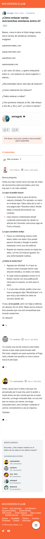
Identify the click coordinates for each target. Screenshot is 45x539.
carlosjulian (18, 381)
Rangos (26, 518)
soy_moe (14, 474)
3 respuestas (30, 13)
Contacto (35, 518)
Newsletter (15, 518)
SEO (5, 26)
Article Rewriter (25, 510)
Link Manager (30, 508)
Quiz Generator (16, 508)
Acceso (5, 518)
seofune (16, 339)
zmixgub (13, 480)
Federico (16, 170)
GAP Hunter (7, 513)
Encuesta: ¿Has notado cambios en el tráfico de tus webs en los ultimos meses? (20, 448)
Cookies (16, 520)
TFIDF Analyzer (21, 513)
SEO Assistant (27, 515)
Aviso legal (26, 520)
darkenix (13, 487)
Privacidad (6, 520)
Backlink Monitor (11, 515)
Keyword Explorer (9, 510)
